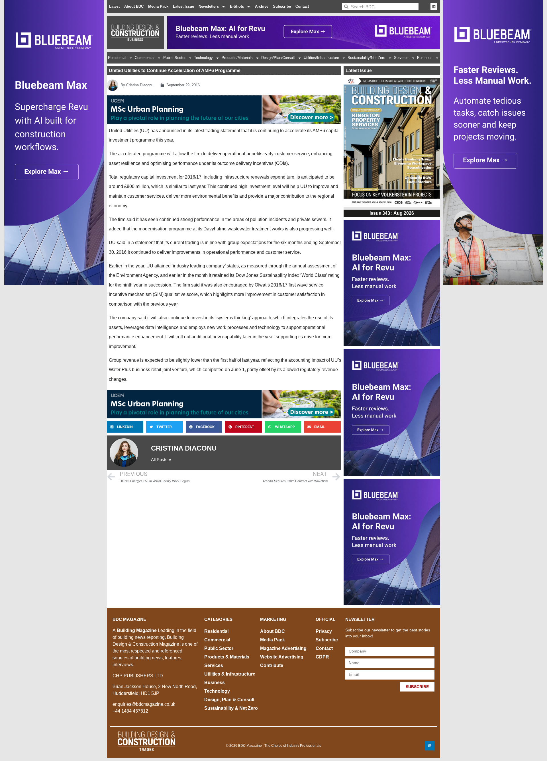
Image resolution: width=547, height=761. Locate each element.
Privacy (324, 631)
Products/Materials (237, 58)
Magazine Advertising (283, 648)
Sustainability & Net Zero (231, 708)
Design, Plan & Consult (229, 699)
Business (424, 58)
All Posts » (161, 459)
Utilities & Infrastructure (229, 674)
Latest (114, 6)
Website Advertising (281, 656)
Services (401, 58)
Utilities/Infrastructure (321, 58)
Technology (203, 58)
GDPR (322, 656)
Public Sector (174, 58)
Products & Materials (226, 656)
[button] (125, 427)
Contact (302, 6)
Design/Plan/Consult (278, 58)
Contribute (271, 665)
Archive (261, 6)
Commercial (144, 58)
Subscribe (282, 6)
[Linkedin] (433, 6)
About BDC (134, 6)
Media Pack (158, 6)
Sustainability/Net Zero (366, 58)
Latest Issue (183, 6)
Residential (117, 58)
